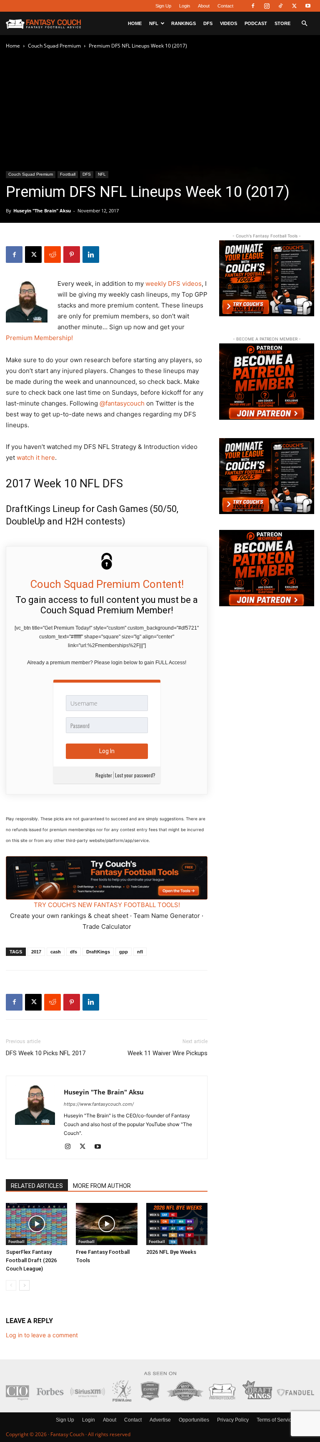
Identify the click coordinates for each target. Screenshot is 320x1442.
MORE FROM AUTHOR (102, 1185)
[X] (294, 6)
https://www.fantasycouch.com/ (99, 1104)
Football (67, 174)
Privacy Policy (233, 1420)
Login (184, 5)
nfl (140, 951)
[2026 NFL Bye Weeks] (177, 1224)
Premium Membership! (39, 338)
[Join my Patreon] (266, 381)
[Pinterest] (71, 254)
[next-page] (24, 1285)
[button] (304, 24)
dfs (73, 951)
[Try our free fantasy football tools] (266, 278)
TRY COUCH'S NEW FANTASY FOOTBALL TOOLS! (107, 905)
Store (282, 23)
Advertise (160, 1420)
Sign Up (163, 5)
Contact (225, 5)
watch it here (36, 457)
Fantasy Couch (67, 1434)
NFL (153, 23)
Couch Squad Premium (54, 45)
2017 (36, 951)
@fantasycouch (122, 403)
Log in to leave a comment (42, 1335)
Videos (228, 23)
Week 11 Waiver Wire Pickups (168, 1053)
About (204, 5)
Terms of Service (275, 1420)
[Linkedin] (90, 254)
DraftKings (98, 951)
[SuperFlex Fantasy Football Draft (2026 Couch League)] (36, 1224)
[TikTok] (280, 6)
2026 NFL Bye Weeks (171, 1252)
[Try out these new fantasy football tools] (107, 877)
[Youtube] (308, 6)
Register (103, 775)
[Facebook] (253, 6)
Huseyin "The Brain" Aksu (42, 210)
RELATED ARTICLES (37, 1185)
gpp (123, 951)
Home (135, 23)
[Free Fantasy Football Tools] (106, 1224)
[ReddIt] (52, 254)
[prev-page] (11, 1285)
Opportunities (194, 1420)
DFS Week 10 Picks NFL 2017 (45, 1053)
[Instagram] (266, 6)
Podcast (256, 23)
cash (55, 951)
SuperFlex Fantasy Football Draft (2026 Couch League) (31, 1260)
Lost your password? (135, 775)
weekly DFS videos (173, 283)
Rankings (183, 23)
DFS (207, 23)
